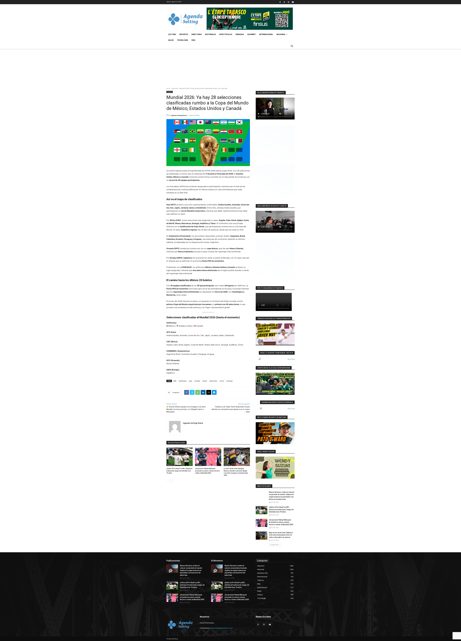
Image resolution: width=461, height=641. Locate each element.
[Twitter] (288, 2)
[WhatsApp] (197, 392)
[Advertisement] (230, 67)
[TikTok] (284, 2)
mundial (197, 381)
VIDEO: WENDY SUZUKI (265, 452)
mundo (204, 381)
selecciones (213, 381)
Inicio (168, 88)
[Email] (208, 392)
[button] (292, 46)
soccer (222, 381)
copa (190, 381)
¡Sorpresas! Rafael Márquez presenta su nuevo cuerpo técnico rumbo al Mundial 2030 (207, 471)
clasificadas (182, 381)
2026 (174, 381)
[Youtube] (293, 2)
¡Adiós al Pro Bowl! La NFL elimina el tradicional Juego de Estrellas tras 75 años (179, 471)
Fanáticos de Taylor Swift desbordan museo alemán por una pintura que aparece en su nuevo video (231, 409)
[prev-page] (167, 481)
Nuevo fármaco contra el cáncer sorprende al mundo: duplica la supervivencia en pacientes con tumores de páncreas (191, 570)
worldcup (229, 381)
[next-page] (171, 481)
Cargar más (274, 545)
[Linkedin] (203, 392)
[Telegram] (214, 392)
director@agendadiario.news (222, 628)
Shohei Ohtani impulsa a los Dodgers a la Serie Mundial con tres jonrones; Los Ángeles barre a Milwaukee (186, 409)
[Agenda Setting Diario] (168, 115)
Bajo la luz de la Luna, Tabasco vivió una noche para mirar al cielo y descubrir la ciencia (281, 535)
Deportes (175, 88)
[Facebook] (280, 2)
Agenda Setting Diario (179, 115)
